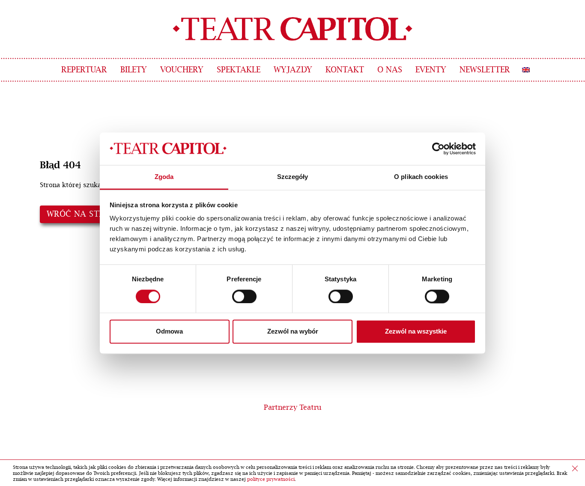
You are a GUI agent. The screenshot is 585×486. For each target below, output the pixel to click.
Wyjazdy (293, 70)
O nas (389, 70)
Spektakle (238, 70)
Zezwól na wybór (292, 331)
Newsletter (485, 70)
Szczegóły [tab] (292, 177)
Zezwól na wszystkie (416, 331)
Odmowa (169, 331)
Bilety (133, 70)
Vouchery (181, 70)
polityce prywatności (271, 479)
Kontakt (344, 70)
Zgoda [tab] (164, 177)
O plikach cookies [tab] (421, 177)
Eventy (430, 70)
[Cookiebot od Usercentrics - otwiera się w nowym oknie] (438, 148)
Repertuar (84, 70)
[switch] (244, 296)
